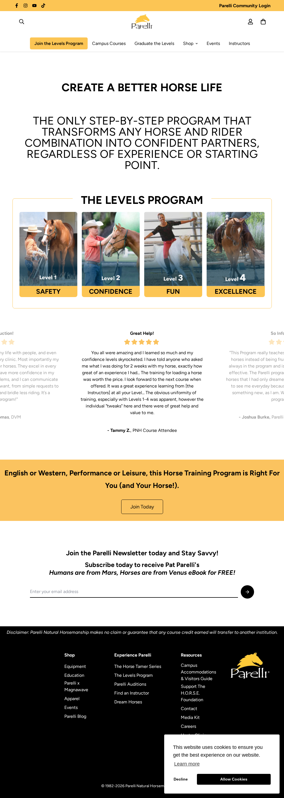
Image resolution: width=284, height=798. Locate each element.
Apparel (72, 698)
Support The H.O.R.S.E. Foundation (193, 693)
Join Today (142, 507)
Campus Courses (109, 43)
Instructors (239, 43)
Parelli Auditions (130, 684)
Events (213, 43)
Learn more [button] (187, 764)
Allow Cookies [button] (233, 779)
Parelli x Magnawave (76, 686)
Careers (188, 726)
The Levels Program (133, 675)
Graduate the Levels (154, 43)
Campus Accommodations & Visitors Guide (198, 672)
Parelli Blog (75, 716)
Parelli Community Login (244, 5)
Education (74, 675)
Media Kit (190, 717)
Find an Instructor (131, 693)
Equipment (75, 666)
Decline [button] (181, 779)
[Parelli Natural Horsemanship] (142, 21)
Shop (188, 43)
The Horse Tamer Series (137, 666)
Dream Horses (128, 702)
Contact (189, 708)
